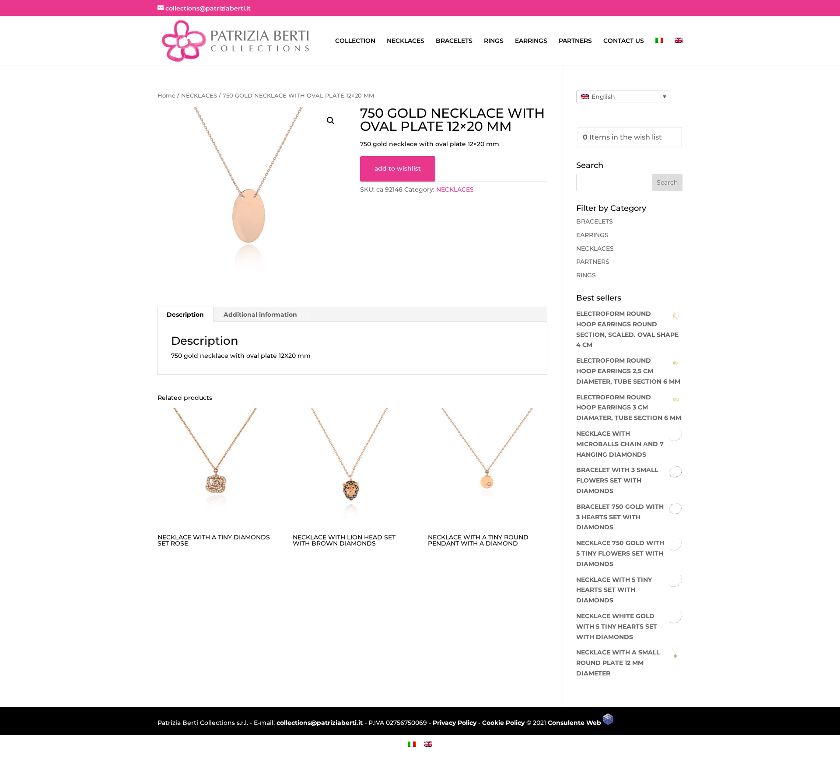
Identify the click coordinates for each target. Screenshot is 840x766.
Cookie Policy (503, 723)
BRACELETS (454, 41)
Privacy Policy (454, 723)
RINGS (494, 41)
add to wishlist (397, 168)
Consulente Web (575, 723)
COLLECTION (355, 41)
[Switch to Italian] (659, 52)
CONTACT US (623, 41)
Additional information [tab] (260, 314)
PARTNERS (575, 41)
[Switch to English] (428, 743)
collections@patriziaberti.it (319, 723)
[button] (331, 121)
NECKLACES (405, 41)
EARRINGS (531, 41)
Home (166, 95)
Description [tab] (185, 314)
